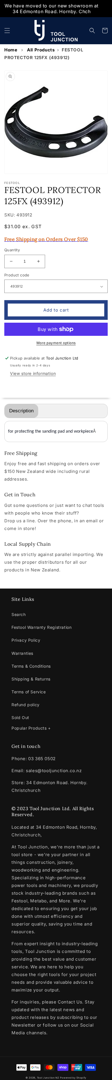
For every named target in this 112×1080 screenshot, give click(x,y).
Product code (17, 275)
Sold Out (20, 717)
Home (10, 50)
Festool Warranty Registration (41, 627)
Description (21, 410)
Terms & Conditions (31, 666)
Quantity (12, 250)
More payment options (56, 343)
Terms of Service (28, 691)
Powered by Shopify (73, 1077)
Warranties (22, 653)
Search (18, 614)
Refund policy (25, 704)
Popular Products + (31, 728)
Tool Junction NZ (48, 1077)
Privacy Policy (25, 640)
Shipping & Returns (31, 678)
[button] (7, 30)
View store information (33, 373)
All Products (41, 50)
